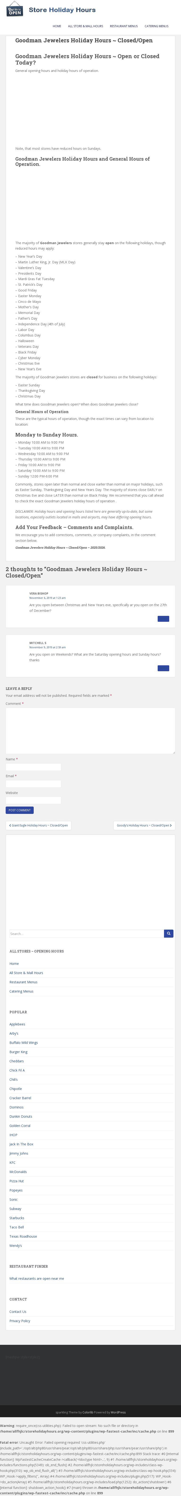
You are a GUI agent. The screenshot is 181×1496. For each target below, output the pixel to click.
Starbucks (16, 1218)
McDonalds (18, 1171)
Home (57, 26)
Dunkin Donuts (20, 1116)
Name (12, 759)
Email (11, 776)
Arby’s (13, 1033)
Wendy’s (15, 1245)
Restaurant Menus (124, 26)
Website (12, 792)
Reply (163, 618)
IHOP (13, 1135)
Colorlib (87, 1412)
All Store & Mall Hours (85, 26)
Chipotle (15, 1088)
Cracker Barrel (20, 1098)
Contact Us (17, 1311)
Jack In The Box (21, 1144)
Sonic (13, 1199)
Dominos (16, 1107)
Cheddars (16, 1061)
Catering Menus (156, 26)
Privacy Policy (19, 1321)
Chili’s (13, 1079)
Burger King (18, 1052)
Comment (15, 703)
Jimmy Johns (18, 1153)
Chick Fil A (17, 1070)
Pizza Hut (16, 1181)
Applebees (17, 1024)
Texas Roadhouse (23, 1236)
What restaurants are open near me (36, 1278)
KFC (12, 1162)
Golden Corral (19, 1125)
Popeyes (16, 1190)
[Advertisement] (90, 109)
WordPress (118, 1412)
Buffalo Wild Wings (23, 1042)
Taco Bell (16, 1227)
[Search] (168, 934)
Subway (15, 1208)
